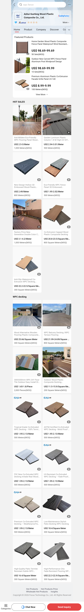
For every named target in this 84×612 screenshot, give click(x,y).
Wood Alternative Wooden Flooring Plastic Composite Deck (26, 333)
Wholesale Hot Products (37, 591)
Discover (54, 29)
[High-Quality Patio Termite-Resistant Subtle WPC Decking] (27, 551)
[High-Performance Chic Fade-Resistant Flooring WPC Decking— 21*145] (57, 551)
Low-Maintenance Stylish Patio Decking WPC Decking (56, 522)
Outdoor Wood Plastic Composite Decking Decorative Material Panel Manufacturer (55, 381)
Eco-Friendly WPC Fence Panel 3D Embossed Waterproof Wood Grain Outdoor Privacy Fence (55, 186)
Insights (54, 591)
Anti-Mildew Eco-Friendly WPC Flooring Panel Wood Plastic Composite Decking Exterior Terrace (26, 138)
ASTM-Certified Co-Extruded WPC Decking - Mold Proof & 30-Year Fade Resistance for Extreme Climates (56, 428)
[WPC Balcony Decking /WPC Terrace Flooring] (57, 315)
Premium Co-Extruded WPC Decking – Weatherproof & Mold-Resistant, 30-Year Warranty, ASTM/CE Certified (27, 522)
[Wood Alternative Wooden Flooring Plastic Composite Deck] (27, 315)
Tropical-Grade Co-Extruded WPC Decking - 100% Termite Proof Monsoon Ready (27, 428)
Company (41, 29)
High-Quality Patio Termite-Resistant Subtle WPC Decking (26, 570)
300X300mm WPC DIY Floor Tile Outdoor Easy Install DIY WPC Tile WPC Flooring (26, 381)
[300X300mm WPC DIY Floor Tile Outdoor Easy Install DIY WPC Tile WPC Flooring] (27, 362)
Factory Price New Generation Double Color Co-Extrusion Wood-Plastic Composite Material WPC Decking (26, 233)
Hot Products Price (49, 589)
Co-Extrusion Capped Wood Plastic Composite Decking (56, 233)
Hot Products (32, 589)
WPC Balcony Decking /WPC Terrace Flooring (56, 333)
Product (28, 29)
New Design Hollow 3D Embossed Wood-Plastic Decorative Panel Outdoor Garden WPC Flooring (25, 186)
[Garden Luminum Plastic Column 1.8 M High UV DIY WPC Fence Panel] (57, 120)
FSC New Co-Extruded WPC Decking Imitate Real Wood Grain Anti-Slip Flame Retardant (26, 475)
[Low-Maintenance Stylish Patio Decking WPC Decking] (57, 504)
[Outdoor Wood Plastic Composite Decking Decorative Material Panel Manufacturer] (57, 362)
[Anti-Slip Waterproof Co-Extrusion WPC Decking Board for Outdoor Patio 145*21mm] (27, 262)
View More (40, 94)
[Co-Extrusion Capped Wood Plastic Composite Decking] (57, 214)
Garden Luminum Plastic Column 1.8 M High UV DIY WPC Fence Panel (56, 138)
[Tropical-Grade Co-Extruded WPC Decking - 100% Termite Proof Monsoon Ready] (27, 409)
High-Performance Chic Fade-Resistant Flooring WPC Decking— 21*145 (57, 570)
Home (17, 29)
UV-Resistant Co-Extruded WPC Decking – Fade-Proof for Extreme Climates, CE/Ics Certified (57, 475)
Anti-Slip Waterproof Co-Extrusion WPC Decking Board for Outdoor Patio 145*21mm (25, 280)
